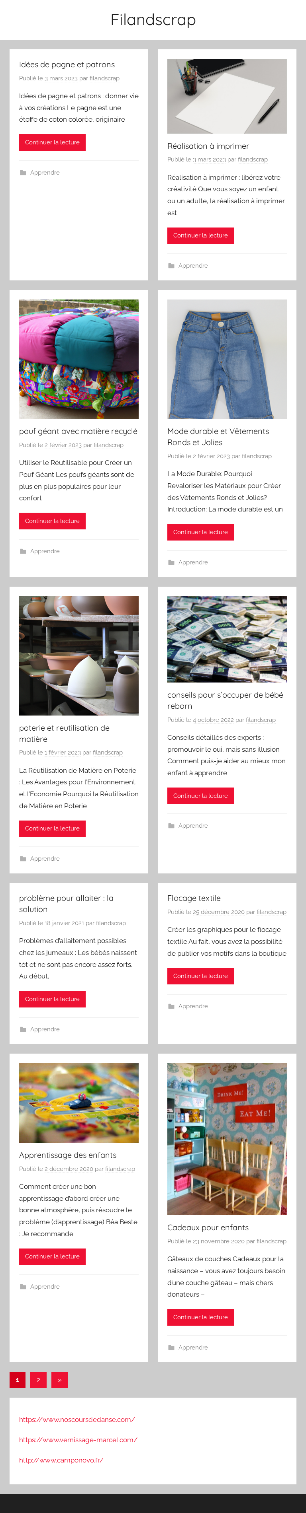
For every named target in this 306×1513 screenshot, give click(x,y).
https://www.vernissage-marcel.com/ (78, 1440)
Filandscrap (153, 19)
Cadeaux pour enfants (208, 1227)
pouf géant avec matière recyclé (78, 431)
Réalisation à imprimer (208, 146)
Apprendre (45, 172)
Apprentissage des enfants (67, 1155)
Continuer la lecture (52, 142)
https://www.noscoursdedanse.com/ (77, 1420)
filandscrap (105, 78)
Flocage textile (194, 898)
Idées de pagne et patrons (67, 64)
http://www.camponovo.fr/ (61, 1460)
